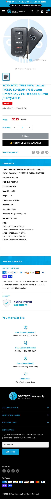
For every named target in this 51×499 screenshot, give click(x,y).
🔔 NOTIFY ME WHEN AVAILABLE (25, 143)
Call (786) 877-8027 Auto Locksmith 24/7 (26, 5)
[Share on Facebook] (33, 152)
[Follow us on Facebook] (4, 471)
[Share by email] (47, 152)
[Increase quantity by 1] (29, 127)
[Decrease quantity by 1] (14, 127)
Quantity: (6, 127)
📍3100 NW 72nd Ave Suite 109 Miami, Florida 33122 (25, 2)
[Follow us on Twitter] (8, 471)
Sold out (25, 136)
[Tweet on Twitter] (42, 152)
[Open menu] (3, 11)
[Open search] (32, 11)
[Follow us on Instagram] (13, 471)
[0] (46, 11)
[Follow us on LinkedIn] (17, 471)
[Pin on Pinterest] (37, 152)
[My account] (37, 11)
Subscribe (10, 452)
